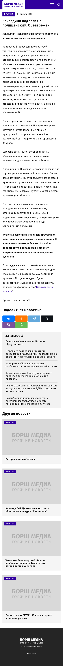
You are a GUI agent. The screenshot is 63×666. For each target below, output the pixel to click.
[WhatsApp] (21, 325)
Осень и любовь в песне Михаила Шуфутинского (25, 343)
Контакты (31, 653)
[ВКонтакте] (8, 318)
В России (8, 14)
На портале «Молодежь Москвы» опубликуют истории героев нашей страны (31, 365)
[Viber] (8, 325)
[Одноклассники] (21, 318)
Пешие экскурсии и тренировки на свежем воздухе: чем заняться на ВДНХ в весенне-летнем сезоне (31, 388)
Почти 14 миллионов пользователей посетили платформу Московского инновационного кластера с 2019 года (28, 401)
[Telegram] (34, 318)
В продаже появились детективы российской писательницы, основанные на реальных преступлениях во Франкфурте (31, 354)
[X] (47, 318)
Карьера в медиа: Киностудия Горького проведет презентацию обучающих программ (29, 376)
